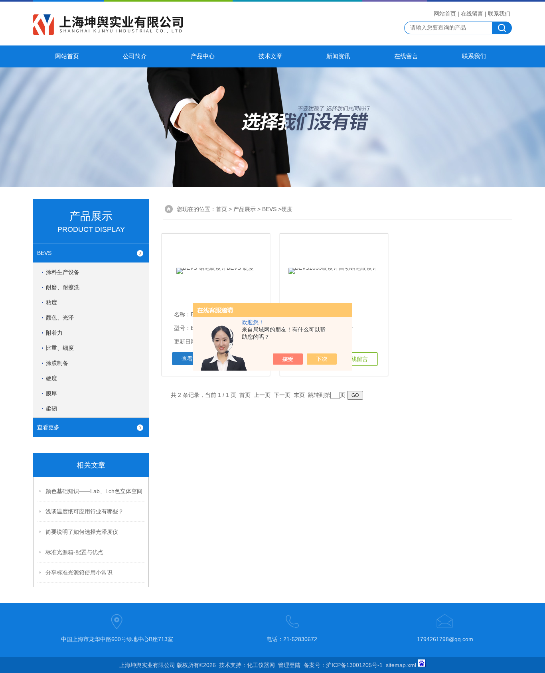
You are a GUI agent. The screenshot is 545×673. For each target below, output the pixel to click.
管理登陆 (289, 665)
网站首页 (445, 13)
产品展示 (244, 209)
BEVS (44, 253)
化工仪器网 (261, 665)
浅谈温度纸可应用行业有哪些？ (84, 511)
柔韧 (51, 408)
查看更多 (48, 427)
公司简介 (135, 56)
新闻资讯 (338, 56)
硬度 (51, 378)
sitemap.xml (401, 665)
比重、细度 (60, 348)
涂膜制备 (57, 363)
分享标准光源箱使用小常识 (79, 572)
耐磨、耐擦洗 (62, 287)
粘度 (51, 302)
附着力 (54, 333)
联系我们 (499, 13)
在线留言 (472, 13)
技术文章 (270, 56)
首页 (221, 209)
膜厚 (51, 393)
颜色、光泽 (60, 317)
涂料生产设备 (62, 272)
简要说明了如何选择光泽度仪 (81, 532)
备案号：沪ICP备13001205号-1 (343, 665)
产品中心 (203, 56)
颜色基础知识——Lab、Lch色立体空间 (93, 491)
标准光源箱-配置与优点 (74, 552)
